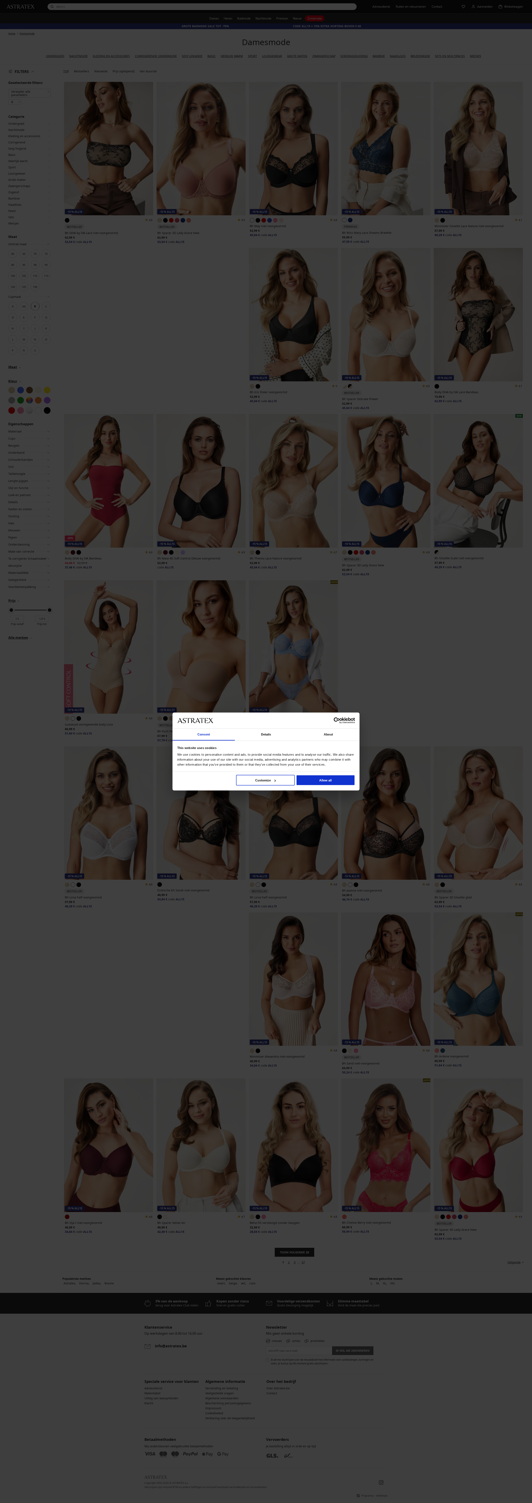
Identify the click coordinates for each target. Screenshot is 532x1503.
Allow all (325, 780)
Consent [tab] (203, 734)
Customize (263, 780)
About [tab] (328, 734)
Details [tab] (266, 734)
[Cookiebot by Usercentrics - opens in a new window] (337, 720)
